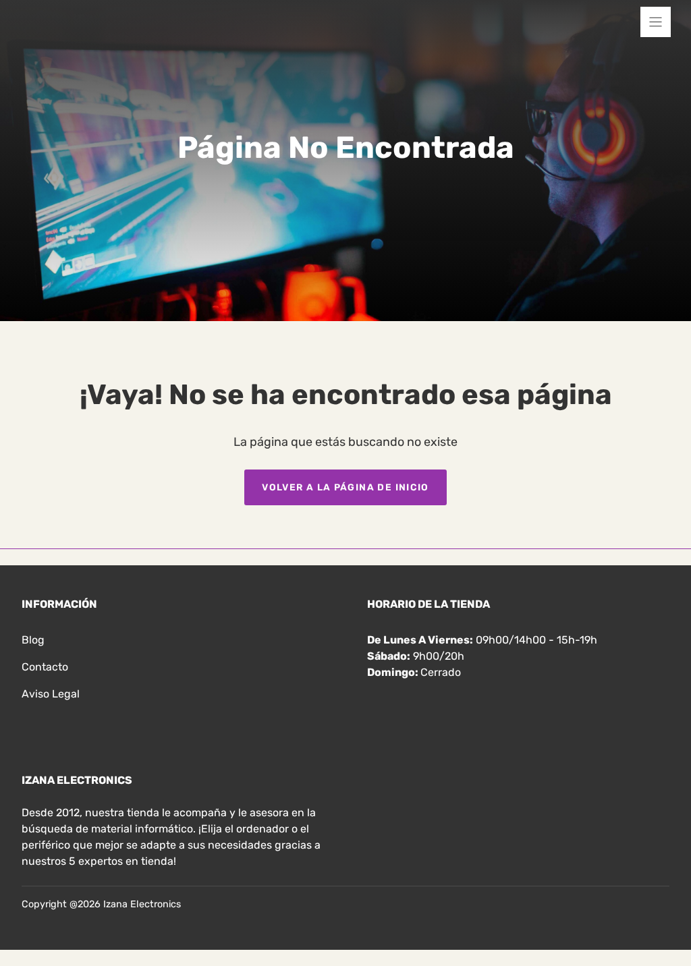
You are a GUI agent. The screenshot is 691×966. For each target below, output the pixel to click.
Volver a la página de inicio (345, 487)
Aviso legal (51, 693)
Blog (33, 639)
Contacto (45, 666)
